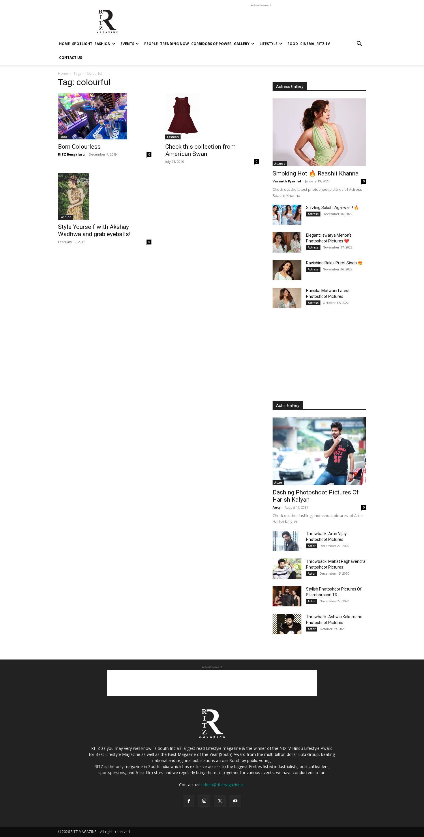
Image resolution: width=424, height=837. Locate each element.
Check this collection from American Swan (200, 150)
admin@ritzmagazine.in (223, 784)
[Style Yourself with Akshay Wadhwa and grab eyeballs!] (104, 196)
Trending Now (174, 43)
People (151, 43)
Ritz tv (323, 43)
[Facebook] (188, 801)
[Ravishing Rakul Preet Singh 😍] (287, 270)
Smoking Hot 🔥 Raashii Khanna (316, 173)
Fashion (102, 43)
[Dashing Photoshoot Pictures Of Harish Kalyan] (319, 451)
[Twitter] (220, 801)
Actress (279, 164)
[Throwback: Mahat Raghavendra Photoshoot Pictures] (287, 568)
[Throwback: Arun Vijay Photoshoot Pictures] (287, 541)
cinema (307, 43)
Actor (278, 483)
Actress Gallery (289, 86)
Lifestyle (268, 43)
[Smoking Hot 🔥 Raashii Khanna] (319, 132)
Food (293, 43)
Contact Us (70, 57)
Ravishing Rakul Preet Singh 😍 (334, 263)
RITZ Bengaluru (71, 154)
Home (64, 43)
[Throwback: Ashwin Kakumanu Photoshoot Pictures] (287, 624)
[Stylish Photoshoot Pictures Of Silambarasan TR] (287, 596)
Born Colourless (79, 146)
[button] (359, 44)
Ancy (277, 507)
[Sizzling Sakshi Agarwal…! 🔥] (287, 215)
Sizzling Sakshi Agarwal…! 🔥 (332, 207)
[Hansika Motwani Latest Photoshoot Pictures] (287, 298)
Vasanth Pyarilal (287, 181)
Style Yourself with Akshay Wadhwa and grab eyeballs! (94, 230)
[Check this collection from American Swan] (212, 116)
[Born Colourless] (104, 116)
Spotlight (82, 43)
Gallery (241, 43)
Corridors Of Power (211, 43)
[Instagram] (204, 801)
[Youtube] (235, 801)
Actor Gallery (287, 405)
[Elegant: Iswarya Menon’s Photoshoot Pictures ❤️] (287, 242)
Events (127, 43)
